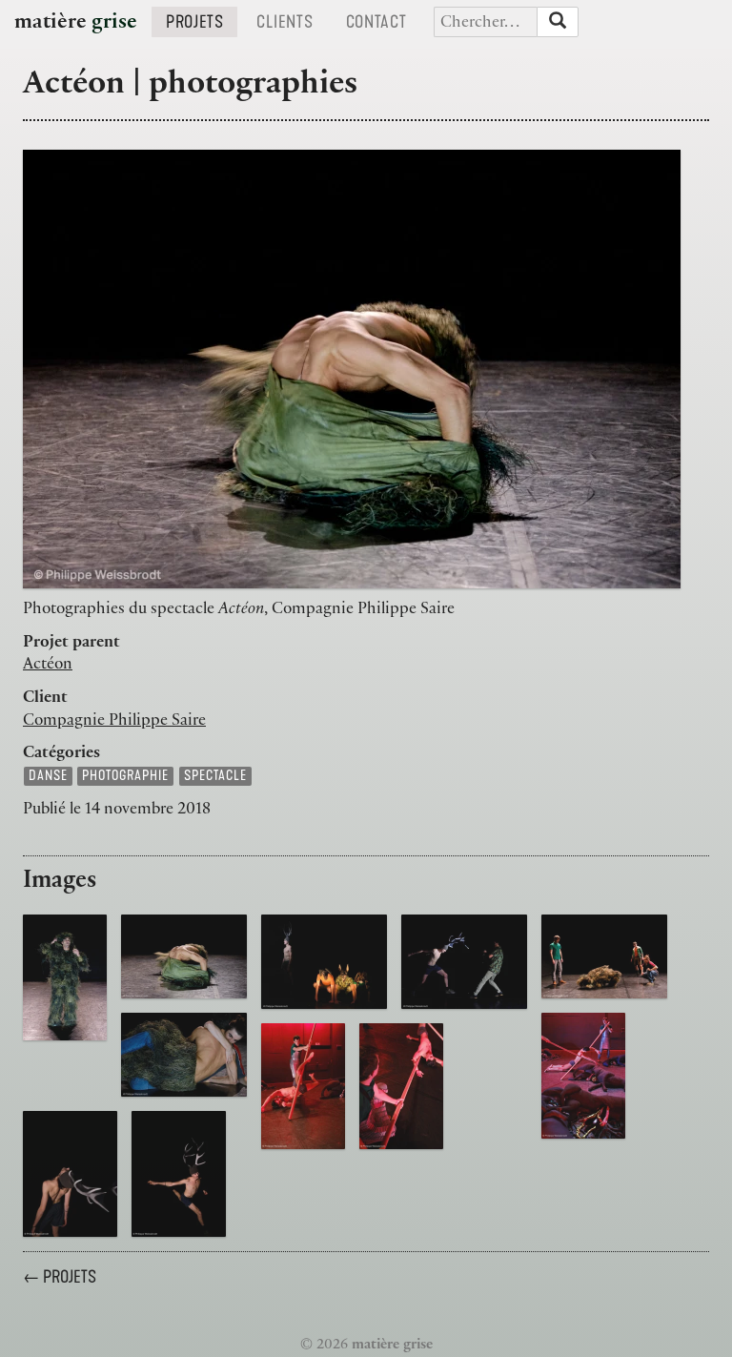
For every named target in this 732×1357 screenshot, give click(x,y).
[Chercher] (558, 22)
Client (45, 699)
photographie (125, 776)
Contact (383, 21)
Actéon (47, 665)
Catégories (61, 754)
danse (48, 776)
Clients (291, 21)
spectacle (215, 776)
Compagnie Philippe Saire (114, 721)
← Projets (59, 1276)
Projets (201, 21)
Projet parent (71, 643)
